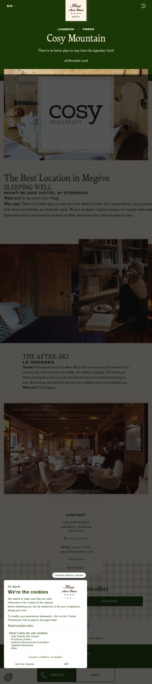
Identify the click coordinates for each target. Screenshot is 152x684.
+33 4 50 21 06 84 (81, 547)
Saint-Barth (96, 638)
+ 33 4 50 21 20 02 (78, 538)
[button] (11, 6)
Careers (79, 559)
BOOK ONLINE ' (76, 567)
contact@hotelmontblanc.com (76, 551)
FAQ (70, 559)
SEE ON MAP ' (76, 530)
